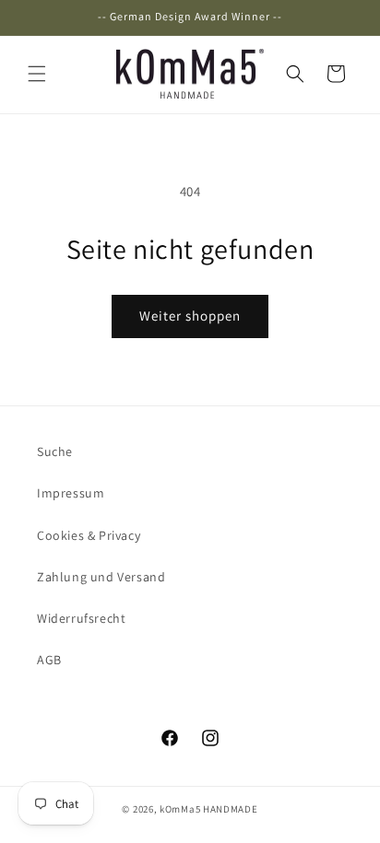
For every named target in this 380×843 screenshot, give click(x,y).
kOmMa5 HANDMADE (209, 808)
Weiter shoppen (190, 315)
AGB (49, 659)
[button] (37, 73)
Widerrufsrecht (81, 618)
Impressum (70, 493)
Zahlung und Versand (101, 576)
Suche (55, 451)
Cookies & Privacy (88, 535)
